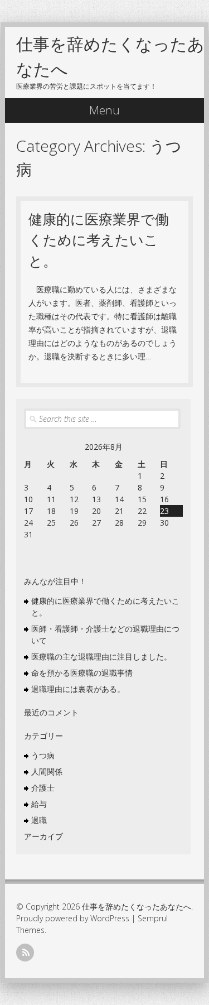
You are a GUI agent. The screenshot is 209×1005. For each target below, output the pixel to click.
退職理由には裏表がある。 (78, 689)
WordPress (109, 918)
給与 (39, 804)
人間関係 (46, 771)
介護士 (43, 787)
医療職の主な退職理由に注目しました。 (101, 656)
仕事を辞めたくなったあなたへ (136, 906)
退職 (39, 820)
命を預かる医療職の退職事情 (82, 672)
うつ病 (43, 755)
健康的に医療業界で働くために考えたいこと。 (98, 239)
